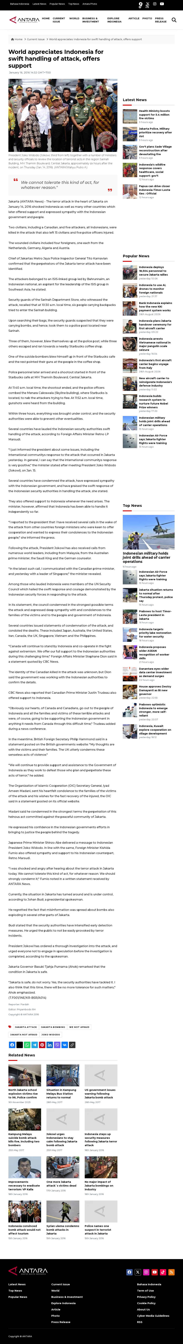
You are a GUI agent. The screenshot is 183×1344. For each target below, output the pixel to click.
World (74, 18)
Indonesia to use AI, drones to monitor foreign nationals (152, 288)
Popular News (57, 4)
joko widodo (51, 1034)
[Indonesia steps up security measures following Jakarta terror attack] (101, 1119)
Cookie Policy (146, 1303)
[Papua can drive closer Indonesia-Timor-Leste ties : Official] (130, 191)
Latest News (39, 4)
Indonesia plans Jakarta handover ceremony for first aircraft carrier (155, 324)
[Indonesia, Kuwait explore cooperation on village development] (130, 731)
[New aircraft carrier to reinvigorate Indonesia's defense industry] (130, 383)
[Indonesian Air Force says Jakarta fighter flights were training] (130, 440)
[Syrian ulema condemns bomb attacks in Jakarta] (62, 1211)
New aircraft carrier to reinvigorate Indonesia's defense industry (155, 382)
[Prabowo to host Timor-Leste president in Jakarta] (130, 616)
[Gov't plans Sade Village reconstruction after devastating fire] (130, 152)
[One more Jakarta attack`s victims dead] (62, 1167)
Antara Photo (90, 4)
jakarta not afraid (23, 1034)
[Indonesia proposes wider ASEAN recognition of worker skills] (130, 652)
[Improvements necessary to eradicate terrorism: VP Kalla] (24, 1167)
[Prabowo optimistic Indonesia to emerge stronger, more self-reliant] (130, 709)
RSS (139, 1322)
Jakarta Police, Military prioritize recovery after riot (155, 132)
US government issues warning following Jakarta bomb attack (100, 1093)
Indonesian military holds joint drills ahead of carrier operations (154, 421)
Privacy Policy (146, 1297)
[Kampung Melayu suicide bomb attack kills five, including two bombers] (24, 1119)
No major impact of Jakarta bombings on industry (99, 1185)
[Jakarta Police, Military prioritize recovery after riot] (130, 134)
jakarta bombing (53, 1027)
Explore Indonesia (114, 20)
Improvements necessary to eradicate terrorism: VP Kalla (24, 1185)
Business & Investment (90, 20)
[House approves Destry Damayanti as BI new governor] (130, 691)
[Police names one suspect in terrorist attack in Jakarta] (101, 1211)
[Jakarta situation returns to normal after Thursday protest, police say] (130, 595)
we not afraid (79, 1027)
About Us (143, 1309)
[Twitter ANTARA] (148, 4)
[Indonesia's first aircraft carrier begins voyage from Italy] (130, 365)
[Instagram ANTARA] (154, 4)
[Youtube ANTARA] (162, 4)
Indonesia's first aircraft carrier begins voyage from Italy (155, 364)
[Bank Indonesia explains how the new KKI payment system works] (130, 308)
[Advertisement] (149, 70)
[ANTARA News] (24, 19)
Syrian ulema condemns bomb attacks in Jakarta (62, 1229)
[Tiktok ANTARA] (140, 6)
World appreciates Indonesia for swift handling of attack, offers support (95, 39)
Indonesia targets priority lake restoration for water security (155, 633)
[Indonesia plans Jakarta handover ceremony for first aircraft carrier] (130, 326)
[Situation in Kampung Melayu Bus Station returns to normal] (62, 1075)
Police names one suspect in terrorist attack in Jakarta (98, 1229)
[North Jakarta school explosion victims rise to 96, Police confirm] (24, 1075)
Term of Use (145, 1290)
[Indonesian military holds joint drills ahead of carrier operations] (130, 423)
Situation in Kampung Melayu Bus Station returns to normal (61, 1093)
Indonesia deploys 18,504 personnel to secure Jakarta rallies (153, 271)
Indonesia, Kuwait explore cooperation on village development (155, 729)
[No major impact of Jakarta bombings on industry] (101, 1167)
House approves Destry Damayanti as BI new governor (155, 690)
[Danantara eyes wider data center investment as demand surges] (130, 674)
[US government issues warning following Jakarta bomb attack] (101, 1075)
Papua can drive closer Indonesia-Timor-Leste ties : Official (154, 190)
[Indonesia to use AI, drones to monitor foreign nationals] (130, 290)
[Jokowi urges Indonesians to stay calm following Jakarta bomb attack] (62, 1119)
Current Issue (59, 20)
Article (133, 18)
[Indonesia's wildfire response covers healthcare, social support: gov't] (130, 169)
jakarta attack (26, 1027)
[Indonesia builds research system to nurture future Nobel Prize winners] (130, 401)
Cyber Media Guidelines (153, 1315)
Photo (147, 18)
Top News (73, 4)
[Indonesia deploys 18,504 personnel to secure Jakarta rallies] (130, 272)
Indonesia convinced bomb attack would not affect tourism (24, 1229)
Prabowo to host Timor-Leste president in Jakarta (155, 615)
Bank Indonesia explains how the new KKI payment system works (155, 306)
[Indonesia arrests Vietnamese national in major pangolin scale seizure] (130, 344)
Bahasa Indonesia (19, 4)
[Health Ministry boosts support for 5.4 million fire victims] (130, 116)
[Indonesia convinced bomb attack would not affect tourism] (24, 1211)
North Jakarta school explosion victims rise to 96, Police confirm (23, 1093)
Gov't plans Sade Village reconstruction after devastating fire (155, 150)
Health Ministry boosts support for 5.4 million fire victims (154, 114)
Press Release (161, 20)
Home (46, 18)
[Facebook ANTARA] (140, 4)
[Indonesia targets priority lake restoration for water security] (130, 634)
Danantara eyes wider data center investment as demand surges (155, 672)
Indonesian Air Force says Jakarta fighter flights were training (153, 439)
